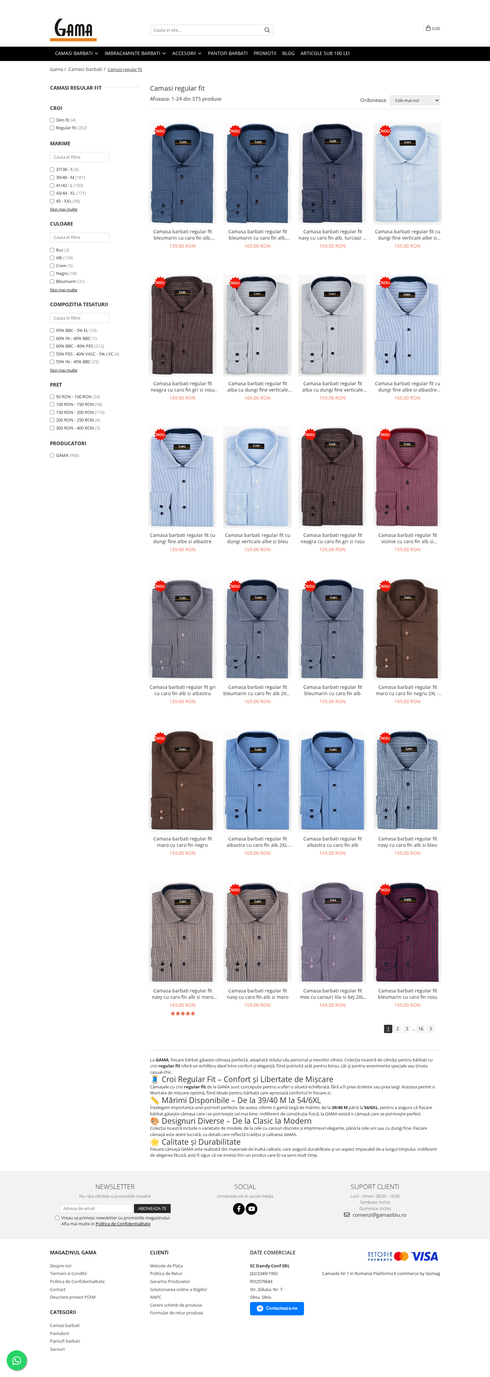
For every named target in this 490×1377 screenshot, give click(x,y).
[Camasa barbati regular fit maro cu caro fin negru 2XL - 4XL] (407, 629)
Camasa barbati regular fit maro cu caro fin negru (182, 841)
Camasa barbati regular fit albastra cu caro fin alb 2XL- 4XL (258, 841)
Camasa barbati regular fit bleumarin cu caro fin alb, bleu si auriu (182, 234)
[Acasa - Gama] (83, 30)
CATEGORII (63, 1312)
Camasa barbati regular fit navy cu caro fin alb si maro (257, 993)
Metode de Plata (166, 1266)
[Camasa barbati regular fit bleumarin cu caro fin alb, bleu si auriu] (182, 173)
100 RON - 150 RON (75, 404)
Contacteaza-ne (281, 1308)
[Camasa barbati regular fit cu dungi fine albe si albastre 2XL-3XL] (407, 325)
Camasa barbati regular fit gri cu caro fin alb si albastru (183, 690)
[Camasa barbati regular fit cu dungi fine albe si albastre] (182, 477)
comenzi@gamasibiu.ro (378, 1214)
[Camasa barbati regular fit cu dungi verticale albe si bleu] (257, 477)
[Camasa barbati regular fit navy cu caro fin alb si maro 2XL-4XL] (182, 932)
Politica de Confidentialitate (123, 1224)
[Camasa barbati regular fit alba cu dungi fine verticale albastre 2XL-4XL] (257, 325)
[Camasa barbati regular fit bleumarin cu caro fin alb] (332, 629)
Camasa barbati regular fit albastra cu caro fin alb (332, 841)
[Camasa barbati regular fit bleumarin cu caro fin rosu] (407, 932)
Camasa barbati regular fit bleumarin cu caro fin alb (332, 690)
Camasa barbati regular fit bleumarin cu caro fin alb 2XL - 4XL (257, 690)
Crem (61, 266)
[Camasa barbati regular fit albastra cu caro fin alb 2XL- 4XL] (257, 780)
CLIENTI (159, 1252)
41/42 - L (64, 185)
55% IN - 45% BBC (73, 362)
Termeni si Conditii (68, 1273)
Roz (59, 250)
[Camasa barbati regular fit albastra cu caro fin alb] (332, 780)
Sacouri (57, 1349)
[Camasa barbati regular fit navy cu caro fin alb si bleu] (407, 780)
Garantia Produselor (170, 1281)
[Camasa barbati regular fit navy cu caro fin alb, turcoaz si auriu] (332, 173)
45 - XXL (64, 201)
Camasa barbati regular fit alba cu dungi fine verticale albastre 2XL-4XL (257, 386)
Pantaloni (59, 1333)
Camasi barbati (65, 1325)
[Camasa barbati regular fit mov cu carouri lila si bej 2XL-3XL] (332, 932)
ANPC (155, 1297)
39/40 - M (65, 177)
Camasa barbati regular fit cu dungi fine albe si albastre (182, 538)
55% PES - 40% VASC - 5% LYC (84, 354)
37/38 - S (64, 169)
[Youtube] (251, 1209)
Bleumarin (66, 281)
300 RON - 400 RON (75, 428)
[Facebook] (239, 1209)
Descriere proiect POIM (73, 1297)
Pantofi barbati (65, 1341)
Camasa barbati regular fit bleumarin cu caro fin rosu (407, 993)
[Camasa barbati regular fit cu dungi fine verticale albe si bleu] (407, 173)
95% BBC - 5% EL (72, 330)
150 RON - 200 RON (75, 412)
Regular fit (66, 128)
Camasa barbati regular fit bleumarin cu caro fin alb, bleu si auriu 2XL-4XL (257, 234)
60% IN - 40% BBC (73, 338)
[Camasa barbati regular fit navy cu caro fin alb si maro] (257, 932)
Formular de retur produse (176, 1313)
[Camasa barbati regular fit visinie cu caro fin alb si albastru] (407, 477)
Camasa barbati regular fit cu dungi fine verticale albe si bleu (407, 234)
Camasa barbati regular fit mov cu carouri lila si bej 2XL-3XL (332, 993)
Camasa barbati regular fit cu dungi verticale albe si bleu (257, 538)
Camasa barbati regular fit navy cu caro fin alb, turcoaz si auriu (332, 234)
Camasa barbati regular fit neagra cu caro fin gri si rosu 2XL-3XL (183, 386)
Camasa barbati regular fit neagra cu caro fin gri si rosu (333, 538)
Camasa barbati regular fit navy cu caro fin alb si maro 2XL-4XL (182, 993)
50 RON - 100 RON (74, 397)
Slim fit (63, 120)
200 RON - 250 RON (75, 420)
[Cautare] (267, 30)
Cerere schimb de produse (176, 1305)
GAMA (62, 455)
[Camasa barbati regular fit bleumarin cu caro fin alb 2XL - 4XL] (257, 629)
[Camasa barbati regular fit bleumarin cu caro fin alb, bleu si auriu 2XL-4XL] (257, 173)
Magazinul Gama (73, 1252)
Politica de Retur (166, 1273)
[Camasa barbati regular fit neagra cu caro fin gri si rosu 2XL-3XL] (182, 325)
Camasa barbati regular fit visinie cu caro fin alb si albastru (407, 538)
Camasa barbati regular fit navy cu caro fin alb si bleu (407, 841)
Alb (59, 258)
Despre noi (60, 1266)
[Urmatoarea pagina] (430, 1029)
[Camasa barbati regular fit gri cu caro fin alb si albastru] (182, 629)
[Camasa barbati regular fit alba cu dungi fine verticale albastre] (332, 325)
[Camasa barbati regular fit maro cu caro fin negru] (182, 780)
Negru (62, 273)
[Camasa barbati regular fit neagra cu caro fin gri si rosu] (332, 477)
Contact (58, 1289)
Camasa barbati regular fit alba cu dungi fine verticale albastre (332, 386)
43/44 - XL (65, 193)
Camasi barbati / (87, 69)
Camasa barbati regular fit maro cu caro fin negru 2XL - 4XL (407, 690)
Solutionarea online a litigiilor (178, 1289)
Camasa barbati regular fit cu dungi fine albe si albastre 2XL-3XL (407, 386)
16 (420, 1028)
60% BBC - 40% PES (74, 346)
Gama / (58, 69)
